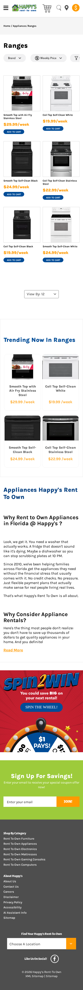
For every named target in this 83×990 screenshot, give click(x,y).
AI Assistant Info (15, 912)
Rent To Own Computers (20, 864)
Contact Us (11, 886)
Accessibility (12, 907)
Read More (13, 650)
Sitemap (9, 917)
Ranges (32, 25)
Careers (8, 891)
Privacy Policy (12, 902)
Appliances (20, 25)
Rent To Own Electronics (20, 849)
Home (6, 25)
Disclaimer (11, 897)
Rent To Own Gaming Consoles (24, 859)
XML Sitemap (34, 976)
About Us (9, 881)
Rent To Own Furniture (18, 838)
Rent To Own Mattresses (20, 854)
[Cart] (46, 8)
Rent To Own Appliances (20, 843)
